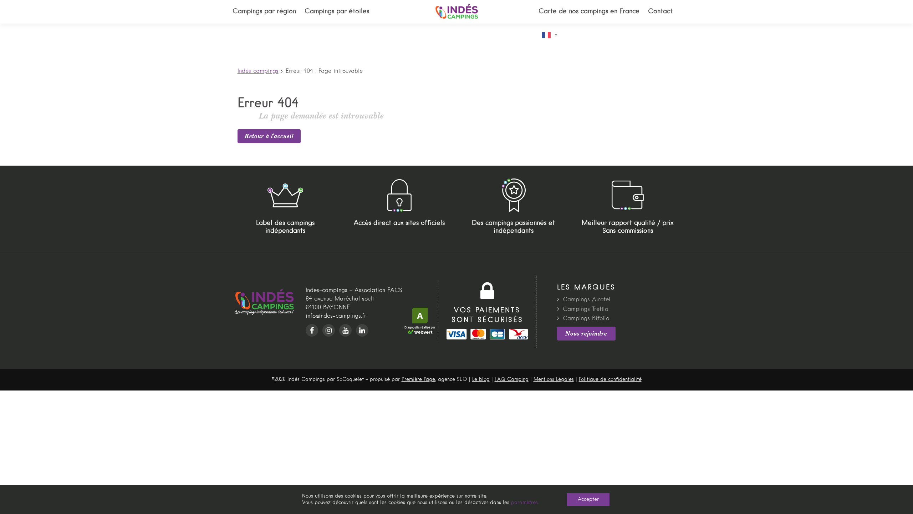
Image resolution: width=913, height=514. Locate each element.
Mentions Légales (554, 379)
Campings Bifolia (586, 319)
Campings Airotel (586, 300)
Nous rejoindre (586, 333)
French (552, 35)
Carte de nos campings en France (589, 11)
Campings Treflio (585, 309)
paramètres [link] (524, 502)
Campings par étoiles (337, 11)
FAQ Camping (512, 379)
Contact (660, 11)
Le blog (481, 379)
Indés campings (258, 71)
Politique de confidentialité (610, 379)
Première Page (418, 379)
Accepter (588, 499)
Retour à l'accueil (269, 136)
